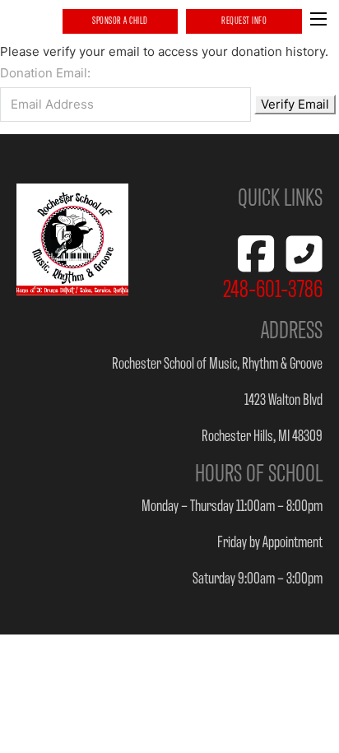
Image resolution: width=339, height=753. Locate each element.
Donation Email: (45, 73)
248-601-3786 (273, 287)
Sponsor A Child (120, 20)
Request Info (244, 20)
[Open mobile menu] (318, 19)
